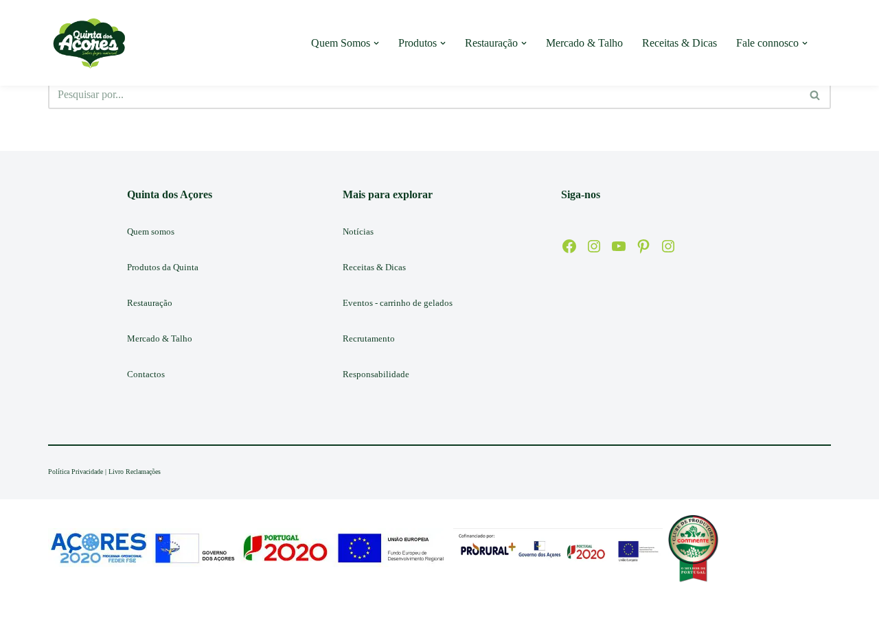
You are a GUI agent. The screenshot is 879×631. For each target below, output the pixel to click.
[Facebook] (569, 246)
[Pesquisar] (815, 94)
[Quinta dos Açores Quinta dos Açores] (89, 42)
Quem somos (150, 231)
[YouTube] (618, 246)
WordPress (156, 613)
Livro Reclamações (135, 471)
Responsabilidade (376, 374)
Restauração (149, 303)
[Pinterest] (643, 246)
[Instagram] (594, 246)
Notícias (358, 231)
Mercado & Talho (584, 43)
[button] (376, 43)
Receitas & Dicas (679, 43)
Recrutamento (369, 338)
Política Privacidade (75, 471)
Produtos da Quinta (162, 267)
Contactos (146, 374)
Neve (59, 613)
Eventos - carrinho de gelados (398, 303)
